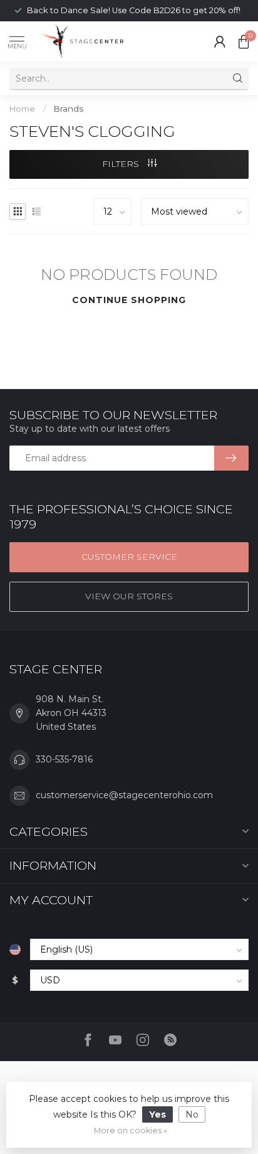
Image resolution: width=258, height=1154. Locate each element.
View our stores (129, 596)
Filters (122, 163)
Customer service (129, 556)
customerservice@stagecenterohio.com (124, 795)
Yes (157, 1114)
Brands (68, 109)
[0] (244, 41)
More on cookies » (130, 1130)
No (192, 1114)
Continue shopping (129, 300)
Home (22, 109)
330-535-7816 (64, 759)
